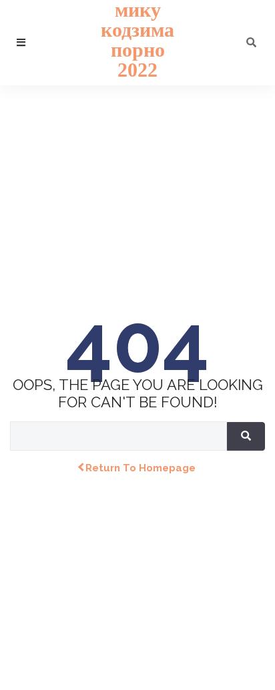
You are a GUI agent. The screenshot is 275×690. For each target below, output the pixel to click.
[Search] (246, 436)
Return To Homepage (140, 468)
